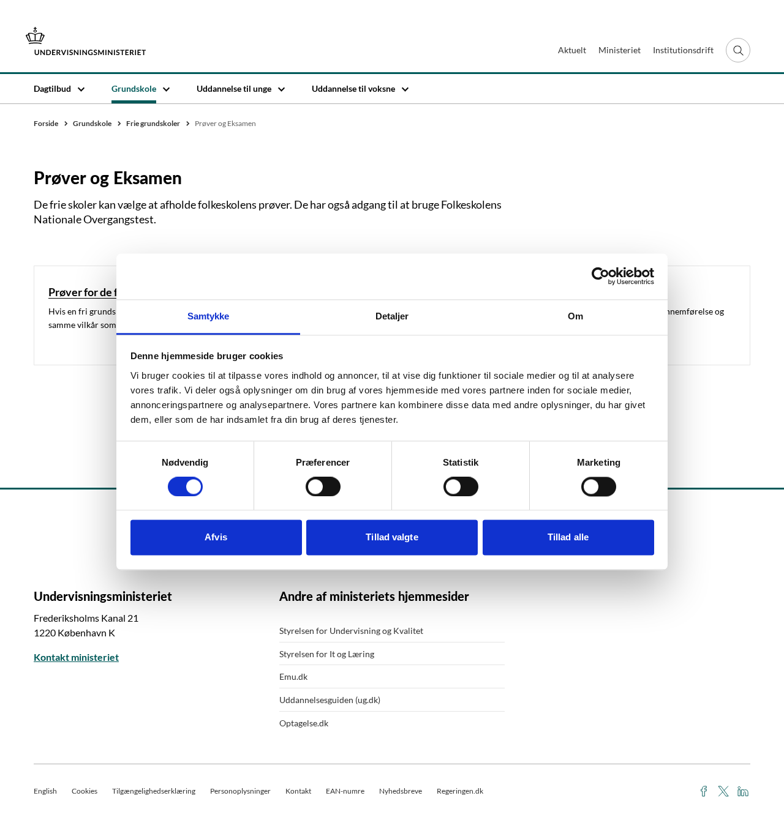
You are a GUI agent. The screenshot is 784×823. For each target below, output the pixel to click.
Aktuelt (572, 50)
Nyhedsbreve (400, 790)
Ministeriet (619, 50)
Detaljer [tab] (392, 316)
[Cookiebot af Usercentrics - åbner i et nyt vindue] (600, 276)
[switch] (323, 486)
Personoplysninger (240, 790)
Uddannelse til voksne (353, 88)
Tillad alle (568, 537)
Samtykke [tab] (208, 316)
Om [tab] (575, 316)
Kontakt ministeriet (76, 657)
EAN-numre (345, 790)
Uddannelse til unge (234, 88)
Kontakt (298, 790)
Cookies (84, 790)
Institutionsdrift (683, 50)
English (45, 790)
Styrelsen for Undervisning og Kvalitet (351, 630)
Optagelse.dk (303, 723)
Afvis (216, 537)
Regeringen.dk (460, 790)
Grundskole (133, 88)
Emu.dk (293, 676)
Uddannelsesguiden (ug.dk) (329, 700)
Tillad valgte (392, 537)
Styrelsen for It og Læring (326, 654)
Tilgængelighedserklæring (153, 790)
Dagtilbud (52, 88)
